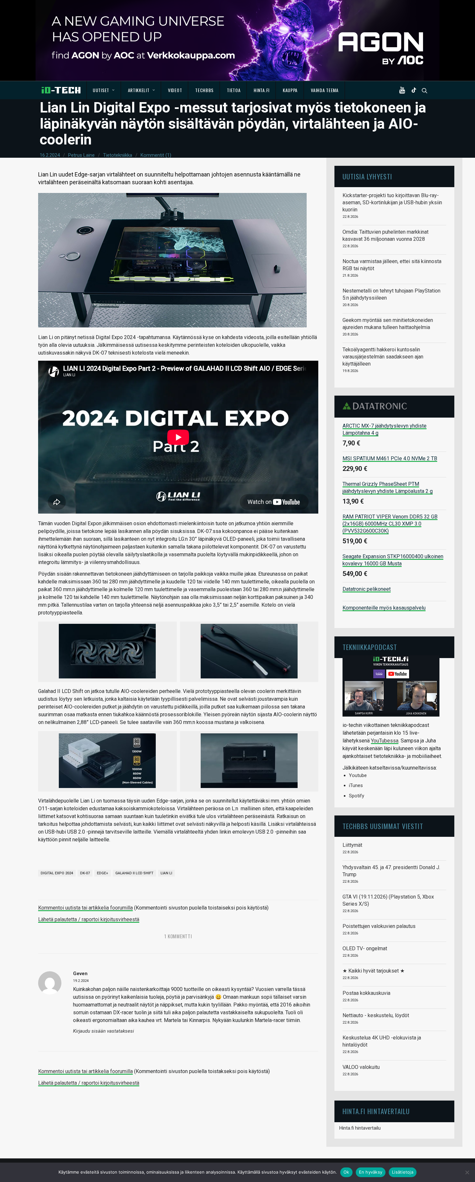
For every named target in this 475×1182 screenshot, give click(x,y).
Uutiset (101, 90)
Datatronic (377, 406)
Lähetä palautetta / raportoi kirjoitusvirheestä (88, 919)
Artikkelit (139, 90)
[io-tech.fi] (61, 90)
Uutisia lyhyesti (367, 176)
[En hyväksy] (467, 1172)
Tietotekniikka (117, 155)
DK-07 (85, 873)
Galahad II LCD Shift (134, 873)
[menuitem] (104, 90)
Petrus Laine (81, 155)
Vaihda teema (324, 90)
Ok (346, 1172)
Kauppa (290, 90)
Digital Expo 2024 (57, 873)
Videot (175, 90)
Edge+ (102, 873)
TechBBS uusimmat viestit (383, 826)
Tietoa (233, 90)
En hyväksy (371, 1172)
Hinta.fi (261, 90)
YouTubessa (384, 741)
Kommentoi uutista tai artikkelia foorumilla (85, 908)
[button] (403, 90)
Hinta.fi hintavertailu (360, 1128)
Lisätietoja (402, 1172)
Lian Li (166, 873)
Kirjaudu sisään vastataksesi (103, 1031)
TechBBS (204, 90)
